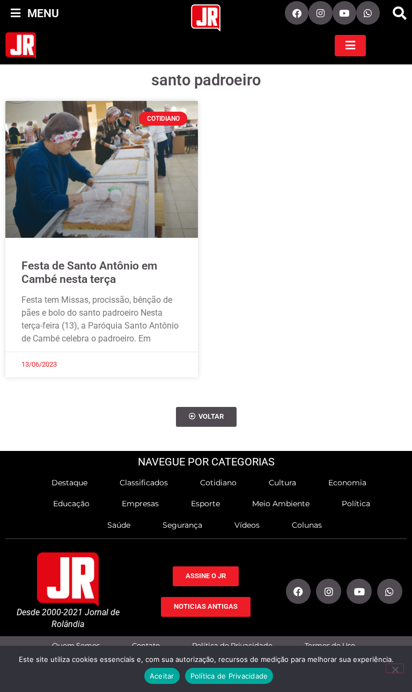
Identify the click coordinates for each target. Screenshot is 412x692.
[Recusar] (395, 668)
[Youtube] (344, 13)
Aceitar (162, 676)
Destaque (69, 482)
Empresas (140, 503)
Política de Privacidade (229, 676)
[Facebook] (296, 13)
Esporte (205, 503)
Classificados (144, 482)
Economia (347, 482)
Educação (71, 503)
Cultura (282, 482)
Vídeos (247, 525)
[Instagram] (320, 13)
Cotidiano (218, 482)
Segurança (182, 525)
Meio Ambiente (281, 503)
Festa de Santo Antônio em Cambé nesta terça (89, 272)
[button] (399, 13)
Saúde (118, 525)
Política (356, 503)
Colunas (307, 525)
